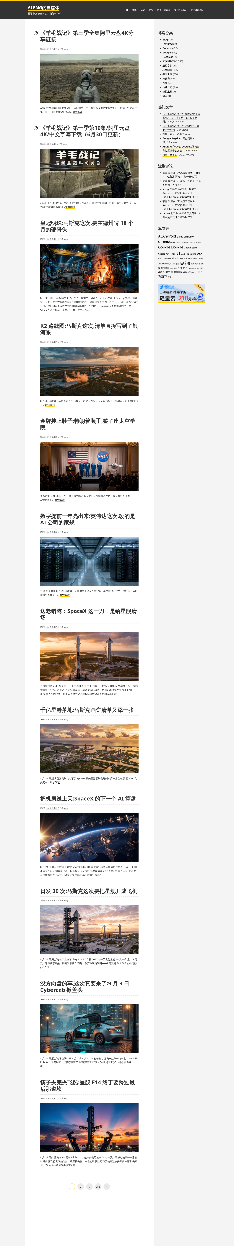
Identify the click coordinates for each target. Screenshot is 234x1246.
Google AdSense (196, 242)
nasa (189, 253)
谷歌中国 (168, 272)
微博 (192, 264)
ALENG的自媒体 (43, 7)
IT (127, 9)
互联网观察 (168, 61)
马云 (200, 272)
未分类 (166, 78)
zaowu (166, 213)
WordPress (177, 258)
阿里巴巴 (194, 272)
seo (199, 253)
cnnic (172, 242)
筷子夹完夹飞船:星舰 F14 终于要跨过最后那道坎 (87, 1085)
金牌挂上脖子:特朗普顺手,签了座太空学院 (87, 424)
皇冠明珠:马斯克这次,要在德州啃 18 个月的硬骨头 (86, 226)
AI (160, 236)
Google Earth (190, 247)
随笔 (134, 9)
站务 (151, 9)
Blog (165, 39)
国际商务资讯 (197, 9)
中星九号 (168, 264)
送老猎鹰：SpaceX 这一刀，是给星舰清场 (88, 614)
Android (169, 236)
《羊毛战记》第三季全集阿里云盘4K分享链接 (87, 36)
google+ (185, 242)
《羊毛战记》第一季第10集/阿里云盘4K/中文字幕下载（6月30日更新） (85, 131)
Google (166, 52)
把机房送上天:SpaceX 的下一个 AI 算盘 (88, 798)
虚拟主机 (167, 91)
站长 (185, 268)
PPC (194, 254)
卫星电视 (175, 263)
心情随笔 (167, 69)
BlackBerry (189, 236)
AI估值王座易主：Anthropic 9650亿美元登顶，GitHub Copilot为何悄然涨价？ (180, 193)
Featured (167, 43)
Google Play (163, 254)
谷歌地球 (187, 272)
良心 (202, 268)
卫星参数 (167, 65)
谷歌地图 (178, 272)
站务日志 (167, 87)
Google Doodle (170, 247)
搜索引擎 (167, 74)
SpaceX (160, 259)
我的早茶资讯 (180, 9)
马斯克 (162, 276)
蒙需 (164, 172)
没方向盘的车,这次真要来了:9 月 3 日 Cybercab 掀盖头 (84, 986)
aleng (66, 49)
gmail (178, 242)
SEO (143, 9)
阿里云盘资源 (163, 9)
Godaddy (167, 48)
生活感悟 (173, 268)
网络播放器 (192, 268)
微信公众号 (168, 134)
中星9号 (194, 258)
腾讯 (198, 268)
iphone (173, 254)
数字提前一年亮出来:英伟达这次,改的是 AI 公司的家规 (87, 519)
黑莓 (169, 277)
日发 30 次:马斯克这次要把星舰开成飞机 (88, 891)
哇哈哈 (185, 263)
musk (183, 254)
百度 (164, 82)
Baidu (180, 236)
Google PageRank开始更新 (177, 138)
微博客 (197, 263)
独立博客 (165, 268)
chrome (164, 241)
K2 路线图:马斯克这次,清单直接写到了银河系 (89, 329)
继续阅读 (77, 112)
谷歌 (160, 272)
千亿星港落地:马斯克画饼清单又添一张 (87, 709)
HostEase (167, 56)
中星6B (187, 258)
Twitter (167, 258)
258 (98, 1187)
